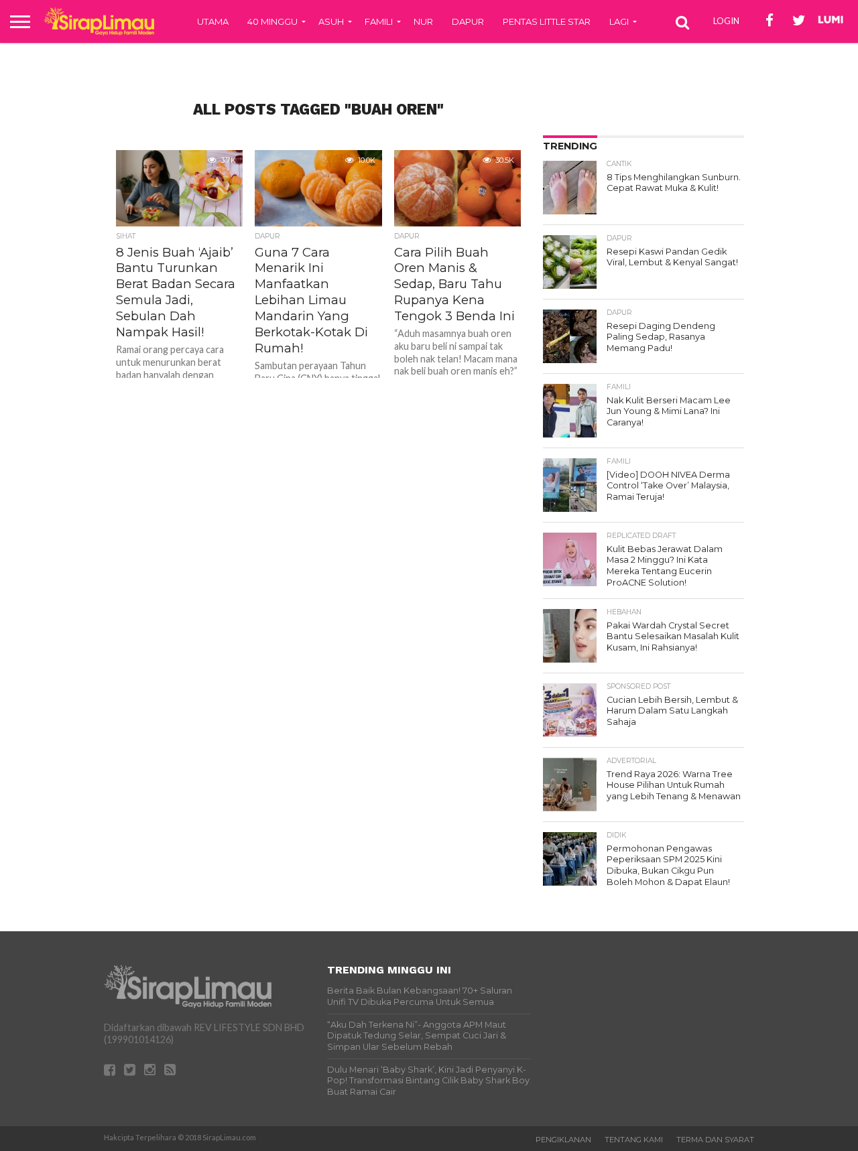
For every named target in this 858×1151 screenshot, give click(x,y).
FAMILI (379, 21)
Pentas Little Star (547, 21)
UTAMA (213, 21)
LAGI (619, 21)
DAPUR (468, 21)
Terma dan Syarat (715, 1139)
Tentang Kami (634, 1139)
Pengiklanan (563, 1139)
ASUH (331, 21)
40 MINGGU (272, 21)
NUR (423, 21)
